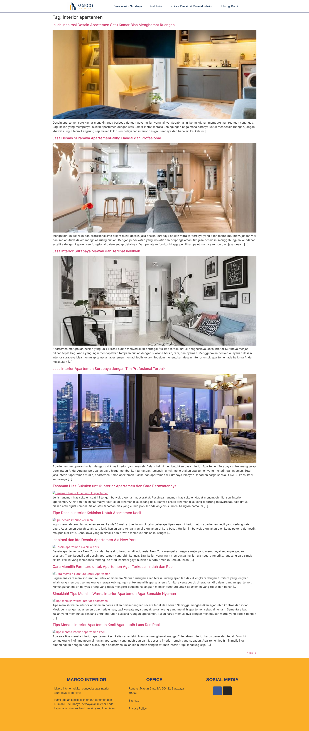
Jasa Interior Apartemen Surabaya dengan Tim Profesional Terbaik (109, 368)
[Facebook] (217, 690)
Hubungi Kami (229, 6)
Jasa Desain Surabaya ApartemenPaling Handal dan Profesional (107, 138)
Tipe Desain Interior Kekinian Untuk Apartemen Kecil (97, 513)
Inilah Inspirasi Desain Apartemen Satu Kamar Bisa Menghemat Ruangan (114, 25)
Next (251, 652)
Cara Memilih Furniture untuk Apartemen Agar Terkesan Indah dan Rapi (113, 566)
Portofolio (155, 6)
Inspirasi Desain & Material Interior (190, 6)
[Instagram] (227, 690)
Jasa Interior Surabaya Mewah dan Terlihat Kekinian (96, 251)
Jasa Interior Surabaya (128, 6)
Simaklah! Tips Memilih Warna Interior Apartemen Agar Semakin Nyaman (114, 593)
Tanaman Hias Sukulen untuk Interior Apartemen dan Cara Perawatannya (114, 486)
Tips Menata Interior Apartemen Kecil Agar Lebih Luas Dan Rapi (106, 625)
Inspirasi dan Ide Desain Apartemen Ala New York (95, 540)
